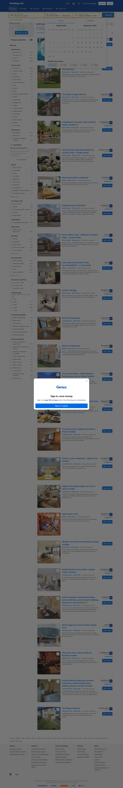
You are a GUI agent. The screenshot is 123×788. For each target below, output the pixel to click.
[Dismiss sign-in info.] (86, 381)
